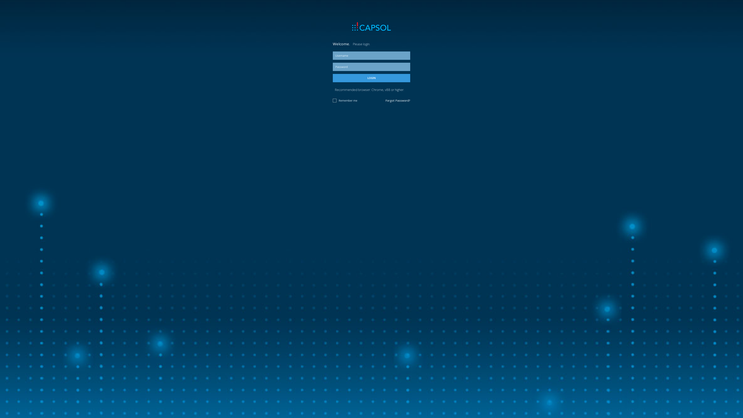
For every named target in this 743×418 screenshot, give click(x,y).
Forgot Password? (397, 100)
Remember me (348, 100)
